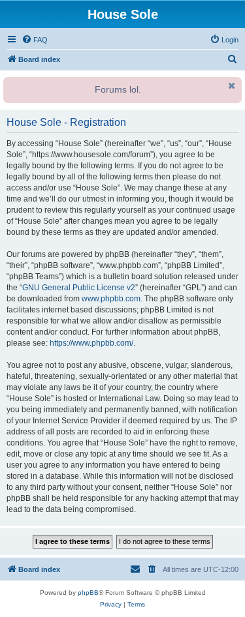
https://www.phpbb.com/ (91, 343)
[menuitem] (35, 40)
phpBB (88, 592)
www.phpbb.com (111, 298)
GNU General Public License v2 (78, 287)
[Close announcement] (230, 85)
